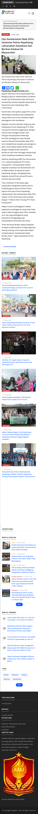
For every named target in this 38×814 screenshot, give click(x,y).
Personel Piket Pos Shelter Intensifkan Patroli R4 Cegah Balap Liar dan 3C (21, 638)
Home (5, 21)
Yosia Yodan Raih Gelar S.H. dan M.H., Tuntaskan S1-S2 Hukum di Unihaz (21, 619)
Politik (6, 675)
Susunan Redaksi (7, 715)
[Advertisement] (19, 503)
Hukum (13, 542)
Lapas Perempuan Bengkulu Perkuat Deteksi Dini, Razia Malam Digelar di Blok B (20, 658)
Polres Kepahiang (9, 247)
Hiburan (7, 679)
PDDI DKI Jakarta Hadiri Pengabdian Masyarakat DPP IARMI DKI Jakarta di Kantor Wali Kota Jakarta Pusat (21, 647)
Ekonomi (15, 675)
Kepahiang (12, 21)
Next (19, 604)
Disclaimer (5, 730)
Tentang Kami (6, 703)
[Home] (8, 12)
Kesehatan (17, 679)
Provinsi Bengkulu (17, 576)
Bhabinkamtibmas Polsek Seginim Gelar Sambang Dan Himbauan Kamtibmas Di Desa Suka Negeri (20, 628)
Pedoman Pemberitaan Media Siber (14, 724)
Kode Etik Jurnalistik (8, 727)
